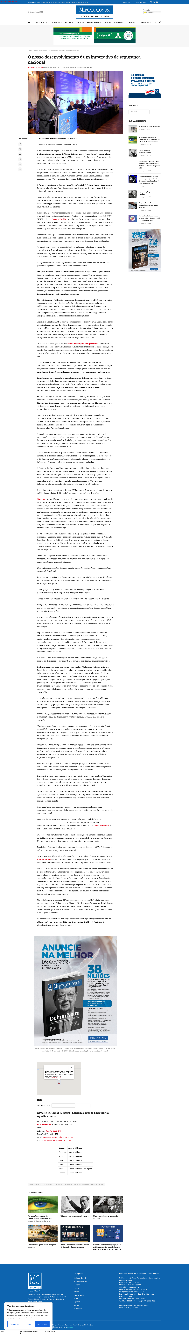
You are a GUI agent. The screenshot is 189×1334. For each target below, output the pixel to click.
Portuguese (149, 12)
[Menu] (29, 22)
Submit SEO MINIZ (50, 1331)
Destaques (41, 22)
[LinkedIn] (20, 154)
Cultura (131, 22)
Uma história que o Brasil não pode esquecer (42, 1246)
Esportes (118, 22)
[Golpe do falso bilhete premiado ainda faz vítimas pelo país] (133, 205)
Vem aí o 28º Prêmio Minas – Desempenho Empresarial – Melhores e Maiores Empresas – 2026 (150, 164)
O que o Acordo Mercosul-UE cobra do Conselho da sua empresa (74, 1246)
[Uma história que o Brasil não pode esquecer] (43, 1233)
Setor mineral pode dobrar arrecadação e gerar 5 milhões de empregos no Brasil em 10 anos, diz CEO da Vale (149, 180)
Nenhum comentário (69, 67)
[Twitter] (20, 149)
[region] (28, 1316)
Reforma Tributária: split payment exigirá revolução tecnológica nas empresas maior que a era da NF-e (107, 1247)
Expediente (127, 2)
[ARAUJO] (145, 97)
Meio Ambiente (94, 22)
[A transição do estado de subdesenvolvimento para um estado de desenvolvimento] (43, 1204)
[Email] (20, 164)
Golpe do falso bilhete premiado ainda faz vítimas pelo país (148, 205)
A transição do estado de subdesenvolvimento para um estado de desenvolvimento (40, 1218)
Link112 (2, 1331)
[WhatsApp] (20, 169)
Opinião (80, 22)
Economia (57, 22)
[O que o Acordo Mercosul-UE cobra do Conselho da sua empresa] (75, 1233)
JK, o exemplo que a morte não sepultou (105, 1217)
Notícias (35, 50)
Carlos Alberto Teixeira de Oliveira (41, 1184)
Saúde (108, 22)
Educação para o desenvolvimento (47, 2)
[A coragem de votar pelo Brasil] (133, 129)
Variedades (143, 22)
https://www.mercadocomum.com (56, 1140)
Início (29, 50)
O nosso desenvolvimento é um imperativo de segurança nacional (80, 1184)
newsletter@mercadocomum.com (58, 1137)
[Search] (156, 22)
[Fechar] (71, 1067)
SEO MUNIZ (10, 1331)
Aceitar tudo (42, 1324)
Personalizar (14, 1324)
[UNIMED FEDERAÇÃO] (94, 36)
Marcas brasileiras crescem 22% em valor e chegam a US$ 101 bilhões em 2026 (149, 218)
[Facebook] (20, 144)
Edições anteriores (140, 2)
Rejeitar (28, 1324)
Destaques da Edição (35, 67)
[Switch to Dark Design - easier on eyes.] (160, 22)
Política (69, 22)
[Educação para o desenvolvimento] (75, 1204)
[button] (59, 1082)
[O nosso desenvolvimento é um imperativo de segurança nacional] (75, 102)
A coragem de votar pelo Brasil (149, 126)
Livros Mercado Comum (8, 1)
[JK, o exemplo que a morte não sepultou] (108, 1204)
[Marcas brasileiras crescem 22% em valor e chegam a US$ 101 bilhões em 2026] (133, 218)
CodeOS (70, 1327)
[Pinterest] (20, 159)
